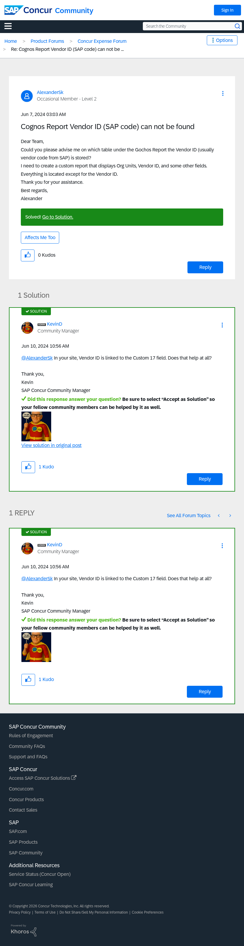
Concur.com (21, 788)
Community (74, 11)
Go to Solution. (57, 216)
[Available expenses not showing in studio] (219, 515)
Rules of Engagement (31, 735)
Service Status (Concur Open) (40, 874)
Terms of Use (45, 912)
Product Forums (47, 41)
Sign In (227, 10)
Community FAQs (27, 746)
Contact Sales (23, 809)
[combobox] (192, 26)
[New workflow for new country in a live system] (229, 515)
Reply (205, 267)
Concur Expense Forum (102, 41)
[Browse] (11, 26)
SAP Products (23, 842)
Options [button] (224, 40)
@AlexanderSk (37, 357)
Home (10, 41)
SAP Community (26, 852)
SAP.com (18, 831)
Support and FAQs (28, 756)
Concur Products (26, 799)
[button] (223, 93)
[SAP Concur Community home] (28, 10)
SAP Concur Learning (31, 884)
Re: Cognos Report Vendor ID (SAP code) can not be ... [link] (67, 49)
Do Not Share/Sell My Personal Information (94, 912)
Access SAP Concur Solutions (40, 778)
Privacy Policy (20, 912)
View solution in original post (51, 445)
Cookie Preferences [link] (148, 912)
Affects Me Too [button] (40, 237)
